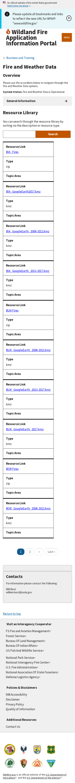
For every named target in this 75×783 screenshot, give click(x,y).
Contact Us (13, 727)
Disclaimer (13, 699)
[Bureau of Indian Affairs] (9, 750)
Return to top (12, 614)
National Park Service (20, 658)
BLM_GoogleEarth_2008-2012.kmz (28, 350)
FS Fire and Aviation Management (27, 631)
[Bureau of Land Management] (51, 763)
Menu (67, 37)
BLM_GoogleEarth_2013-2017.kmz (28, 390)
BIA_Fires (12, 152)
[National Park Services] (23, 763)
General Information (21, 101)
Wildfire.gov (9, 774)
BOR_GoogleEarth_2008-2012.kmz (28, 508)
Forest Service (15, 636)
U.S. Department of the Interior (43, 777)
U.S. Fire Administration (21, 667)
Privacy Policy (15, 704)
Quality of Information (20, 709)
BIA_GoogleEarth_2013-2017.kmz (27, 271)
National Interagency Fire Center (27, 662)
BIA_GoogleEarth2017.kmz (23, 192)
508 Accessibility (16, 695)
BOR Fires (12, 469)
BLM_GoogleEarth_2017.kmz (25, 429)
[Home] (9, 32)
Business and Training (20, 58)
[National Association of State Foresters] (9, 763)
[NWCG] (37, 763)
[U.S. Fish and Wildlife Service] (37, 750)
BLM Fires (12, 310)
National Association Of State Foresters (31, 672)
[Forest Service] (51, 750)
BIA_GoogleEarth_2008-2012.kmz (27, 231)
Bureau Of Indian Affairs (21, 646)
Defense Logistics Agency (22, 677)
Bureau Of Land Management (25, 641)
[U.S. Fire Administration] (23, 750)
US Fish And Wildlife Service (24, 651)
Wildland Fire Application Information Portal (31, 37)
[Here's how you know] (37, 4)
